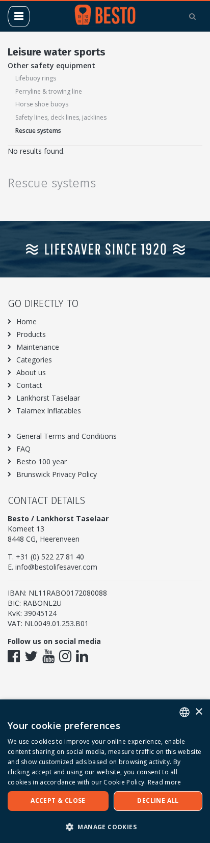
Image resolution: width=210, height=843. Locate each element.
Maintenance (37, 347)
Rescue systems (38, 130)
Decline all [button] (157, 800)
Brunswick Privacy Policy (56, 474)
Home (26, 321)
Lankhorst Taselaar (48, 398)
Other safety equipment (51, 65)
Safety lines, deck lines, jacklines (61, 117)
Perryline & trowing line (48, 91)
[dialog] (105, 771)
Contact (29, 385)
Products (31, 334)
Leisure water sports (57, 52)
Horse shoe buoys (41, 104)
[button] (105, 826)
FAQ (23, 449)
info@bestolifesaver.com (56, 567)
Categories (34, 359)
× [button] (198, 712)
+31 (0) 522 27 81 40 (50, 556)
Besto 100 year (41, 461)
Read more (164, 782)
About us (31, 372)
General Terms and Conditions (66, 436)
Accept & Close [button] (58, 800)
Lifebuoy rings (35, 78)
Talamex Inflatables (48, 410)
